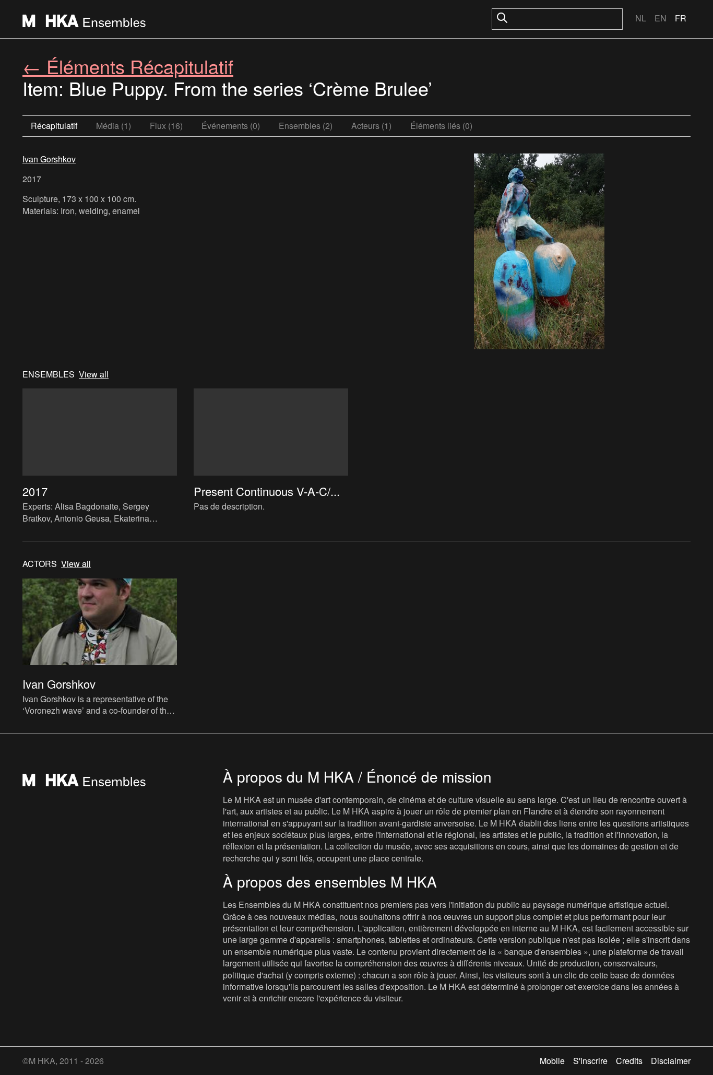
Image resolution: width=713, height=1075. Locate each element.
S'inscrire (590, 1061)
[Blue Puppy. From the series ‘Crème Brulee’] (539, 252)
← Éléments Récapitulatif (127, 66)
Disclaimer (671, 1061)
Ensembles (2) (305, 126)
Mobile (552, 1061)
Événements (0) (230, 126)
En (661, 18)
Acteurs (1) (371, 126)
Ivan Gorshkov (49, 159)
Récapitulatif (54, 126)
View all (94, 374)
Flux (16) (166, 126)
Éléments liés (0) (441, 126)
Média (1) (113, 126)
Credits (629, 1061)
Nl (640, 18)
